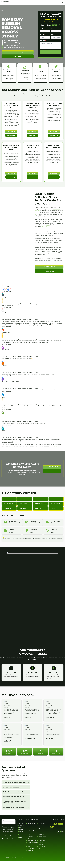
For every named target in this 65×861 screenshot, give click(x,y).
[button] (24, 499)
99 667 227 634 (7, 839)
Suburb (42, 34)
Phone (53, 34)
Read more (57, 446)
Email (52, 28)
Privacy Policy (24, 858)
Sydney (48, 225)
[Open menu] (62, 2)
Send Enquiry (50, 52)
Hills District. (44, 226)
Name (41, 28)
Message (42, 40)
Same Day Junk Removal (8, 836)
